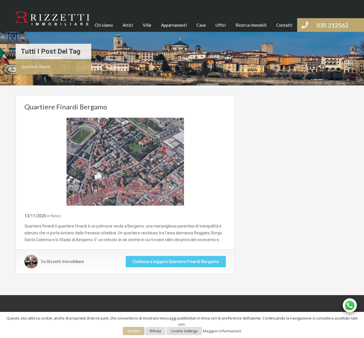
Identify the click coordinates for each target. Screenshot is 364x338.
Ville (147, 25)
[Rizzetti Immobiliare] (53, 22)
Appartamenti (174, 25)
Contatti (284, 25)
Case (201, 25)
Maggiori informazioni (222, 330)
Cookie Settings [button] (184, 330)
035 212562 (332, 25)
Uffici (221, 25)
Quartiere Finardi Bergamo (65, 107)
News (56, 216)
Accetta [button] (133, 330)
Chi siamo (104, 25)
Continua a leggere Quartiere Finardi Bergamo (176, 261)
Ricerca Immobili (250, 25)
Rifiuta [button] (155, 330)
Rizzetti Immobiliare (65, 261)
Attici (128, 25)
